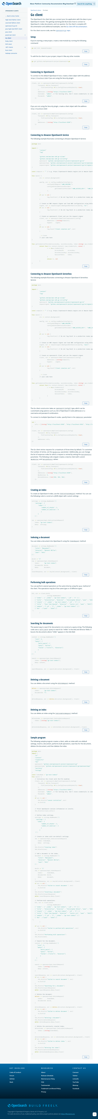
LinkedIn (76, 1079)
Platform (38, 4)
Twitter (75, 1076)
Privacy (43, 1092)
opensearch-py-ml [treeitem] (11, 26)
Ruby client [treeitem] (9, 41)
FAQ (42, 1082)
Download (70, 4)
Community (46, 4)
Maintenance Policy (48, 1079)
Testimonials (45, 1085)
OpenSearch (12, 4)
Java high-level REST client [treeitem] (13, 29)
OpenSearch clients (11, 11)
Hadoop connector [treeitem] (11, 53)
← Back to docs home (12, 16)
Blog (64, 4)
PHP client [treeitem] (8, 44)
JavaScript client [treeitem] (10, 35)
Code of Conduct (15, 1072)
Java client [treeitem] (8, 32)
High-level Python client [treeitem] (12, 20)
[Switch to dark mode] (75, 3)
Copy (85, 51)
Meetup (75, 1085)
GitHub (12, 1079)
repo (63, 30)
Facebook (76, 1088)
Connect (75, 1072)
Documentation (56, 4)
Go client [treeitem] (8, 38)
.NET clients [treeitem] (9, 47)
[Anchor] (37, 37)
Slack (11, 1082)
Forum (12, 1076)
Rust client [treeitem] (8, 50)
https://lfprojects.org (68, 1114)
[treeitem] (25, 35)
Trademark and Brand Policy (51, 1088)
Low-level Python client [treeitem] (12, 23)
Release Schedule (47, 1076)
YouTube (76, 1082)
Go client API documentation (76, 27)
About (32, 4)
